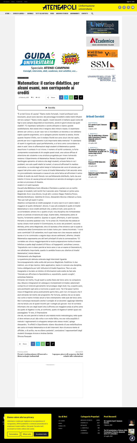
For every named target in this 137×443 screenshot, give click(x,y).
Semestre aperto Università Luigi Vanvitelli (97, 174)
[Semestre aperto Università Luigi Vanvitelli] (113, 174)
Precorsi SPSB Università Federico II (96, 163)
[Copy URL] (81, 97)
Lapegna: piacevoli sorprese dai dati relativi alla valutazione (67, 355)
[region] (27, 426)
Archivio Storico (23, 78)
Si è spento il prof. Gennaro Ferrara (97, 125)
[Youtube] (132, 7)
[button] (92, 13)
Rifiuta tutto (27, 434)
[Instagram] (124, 7)
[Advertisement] (50, 35)
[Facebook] (119, 7)
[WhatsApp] (71, 97)
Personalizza (13, 434)
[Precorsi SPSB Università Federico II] (113, 163)
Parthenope (92, 123)
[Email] (76, 97)
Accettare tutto (41, 434)
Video (90, 160)
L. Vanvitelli (93, 133)
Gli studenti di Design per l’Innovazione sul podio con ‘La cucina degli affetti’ (98, 151)
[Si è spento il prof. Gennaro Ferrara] (113, 126)
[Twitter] (128, 7)
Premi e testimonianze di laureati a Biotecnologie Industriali (32, 355)
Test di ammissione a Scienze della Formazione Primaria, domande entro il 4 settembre (98, 138)
